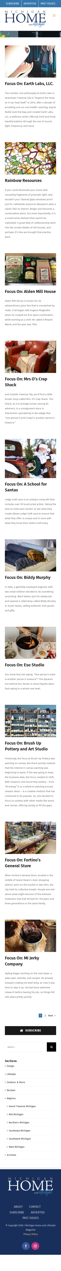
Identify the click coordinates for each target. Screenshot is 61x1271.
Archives (11, 1155)
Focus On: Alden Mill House (30, 291)
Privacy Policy (30, 1234)
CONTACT (35, 1207)
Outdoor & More (16, 1082)
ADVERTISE (38, 1212)
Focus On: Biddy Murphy (27, 577)
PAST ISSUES (30, 1218)
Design (10, 1066)
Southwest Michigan (20, 1138)
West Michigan (17, 1146)
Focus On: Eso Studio (24, 664)
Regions (11, 1098)
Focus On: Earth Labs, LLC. (29, 83)
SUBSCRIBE (17, 1212)
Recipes (11, 1090)
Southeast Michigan (19, 1130)
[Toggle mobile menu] (54, 15)
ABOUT (18, 1207)
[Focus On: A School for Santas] (30, 458)
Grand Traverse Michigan (22, 1106)
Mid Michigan (16, 1114)
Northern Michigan (19, 1122)
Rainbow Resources (23, 180)
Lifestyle (11, 1074)
